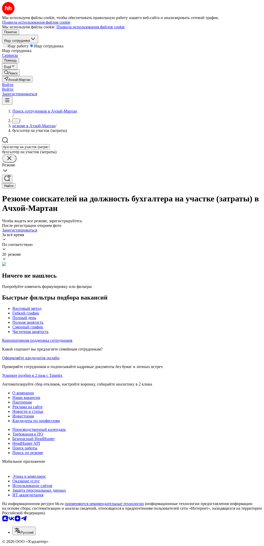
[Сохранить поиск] (7, 179)
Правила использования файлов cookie (90, 27)
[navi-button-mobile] (7, 100)
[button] (7, 84)
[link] (11, 73)
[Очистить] (9, 158)
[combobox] (26, 147)
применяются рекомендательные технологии (104, 503)
